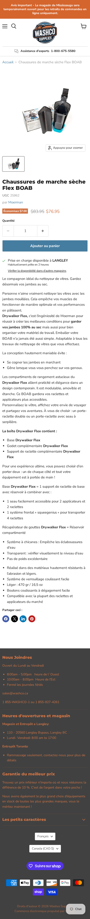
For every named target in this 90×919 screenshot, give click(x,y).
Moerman (15, 202)
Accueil (7, 62)
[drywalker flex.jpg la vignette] (13, 164)
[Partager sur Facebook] (5, 618)
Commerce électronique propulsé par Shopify (45, 911)
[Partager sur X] (14, 618)
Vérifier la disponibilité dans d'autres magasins (37, 270)
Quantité (8, 221)
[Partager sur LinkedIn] (23, 618)
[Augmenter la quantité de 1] (43, 231)
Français (42, 836)
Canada (43, 848)
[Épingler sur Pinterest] (31, 618)
